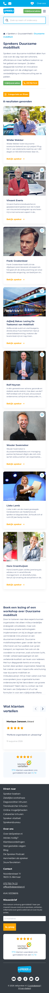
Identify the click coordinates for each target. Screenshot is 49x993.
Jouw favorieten (11, 862)
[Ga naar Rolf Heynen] (24, 365)
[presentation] (43, 709)
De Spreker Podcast (13, 854)
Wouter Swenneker (17, 445)
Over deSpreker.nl (12, 833)
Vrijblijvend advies (32, 11)
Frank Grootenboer (17, 261)
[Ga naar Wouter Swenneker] (24, 425)
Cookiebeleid (34, 985)
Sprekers (11, 33)
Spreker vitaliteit (12, 818)
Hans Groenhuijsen (17, 566)
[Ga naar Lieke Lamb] (24, 486)
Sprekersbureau (12, 822)
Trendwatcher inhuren (15, 806)
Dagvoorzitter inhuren (15, 802)
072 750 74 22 (31, 83)
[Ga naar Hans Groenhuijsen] (24, 546)
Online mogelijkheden (15, 810)
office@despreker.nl (14, 887)
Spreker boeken (12, 793)
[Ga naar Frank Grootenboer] (24, 241)
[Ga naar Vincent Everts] (24, 181)
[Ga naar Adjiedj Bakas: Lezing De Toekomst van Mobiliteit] (24, 301)
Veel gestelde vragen (14, 846)
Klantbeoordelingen (14, 842)
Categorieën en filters (18, 94)
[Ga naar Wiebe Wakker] (24, 120)
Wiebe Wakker (15, 140)
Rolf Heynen (13, 385)
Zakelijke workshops (14, 798)
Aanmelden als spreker (15, 858)
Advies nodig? (10, 838)
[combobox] (27, 20)
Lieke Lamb (13, 505)
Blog (5, 850)
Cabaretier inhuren (13, 814)
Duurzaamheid (25, 33)
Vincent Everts (15, 200)
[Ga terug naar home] (8, 11)
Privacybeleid (24, 988)
